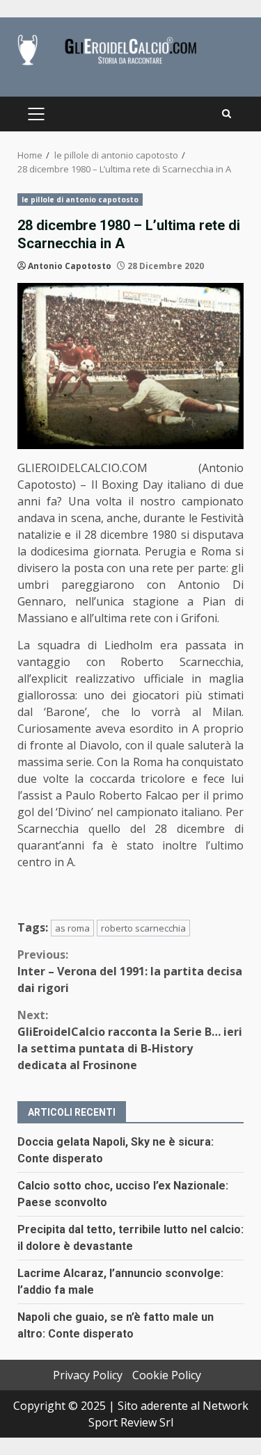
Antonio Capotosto (69, 266)
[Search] (226, 114)
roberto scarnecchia (143, 928)
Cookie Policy (166, 1375)
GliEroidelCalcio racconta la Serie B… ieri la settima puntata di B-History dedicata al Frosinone (129, 1040)
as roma (72, 928)
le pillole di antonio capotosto (80, 199)
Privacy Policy (87, 1375)
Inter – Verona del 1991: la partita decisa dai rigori (129, 971)
